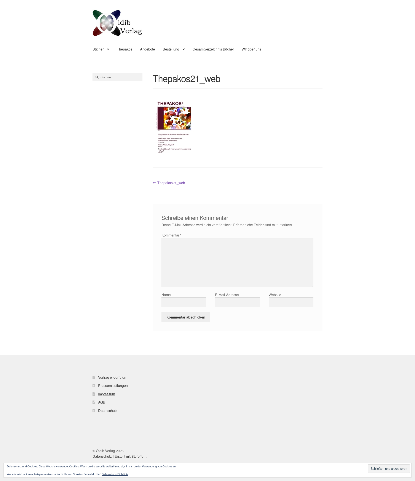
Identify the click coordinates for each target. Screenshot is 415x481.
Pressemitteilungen (113, 385)
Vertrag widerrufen (112, 377)
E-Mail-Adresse (227, 294)
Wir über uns (251, 49)
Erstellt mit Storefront (130, 456)
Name (166, 294)
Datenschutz (107, 410)
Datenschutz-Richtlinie (115, 474)
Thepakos (124, 49)
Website (275, 294)
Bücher (98, 49)
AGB (101, 402)
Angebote (147, 49)
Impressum (106, 393)
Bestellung (171, 49)
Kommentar (171, 235)
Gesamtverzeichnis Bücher (213, 49)
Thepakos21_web (171, 183)
